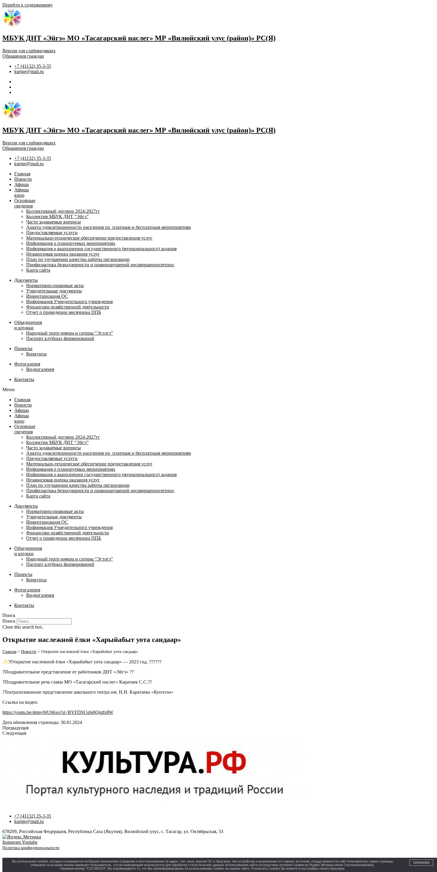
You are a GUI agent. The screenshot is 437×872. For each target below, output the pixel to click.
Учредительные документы (54, 290)
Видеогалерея (40, 369)
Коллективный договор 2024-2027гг (63, 211)
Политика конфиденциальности (30, 848)
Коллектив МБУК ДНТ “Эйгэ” (57, 216)
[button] (218, 389)
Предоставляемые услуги (52, 232)
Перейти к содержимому (27, 4)
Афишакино (21, 192)
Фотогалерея (27, 363)
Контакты (24, 379)
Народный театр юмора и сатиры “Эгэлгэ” (69, 333)
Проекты (23, 348)
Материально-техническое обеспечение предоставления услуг (89, 237)
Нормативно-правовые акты (55, 285)
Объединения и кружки (28, 325)
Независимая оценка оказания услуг (63, 253)
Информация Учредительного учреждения (69, 301)
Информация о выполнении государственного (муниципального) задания (101, 248)
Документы (26, 280)
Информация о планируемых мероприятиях (70, 243)
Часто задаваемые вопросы (53, 221)
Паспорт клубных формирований (60, 338)
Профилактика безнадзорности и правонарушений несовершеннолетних (100, 264)
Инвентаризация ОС (47, 296)
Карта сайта (38, 270)
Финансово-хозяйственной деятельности (67, 306)
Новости (23, 179)
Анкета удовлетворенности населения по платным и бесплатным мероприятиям (108, 227)
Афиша (21, 184)
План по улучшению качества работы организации (78, 259)
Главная (22, 173)
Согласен (421, 862)
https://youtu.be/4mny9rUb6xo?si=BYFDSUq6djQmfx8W (57, 712)
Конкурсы (36, 353)
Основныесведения (24, 203)
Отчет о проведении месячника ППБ (63, 312)
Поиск (8, 621)
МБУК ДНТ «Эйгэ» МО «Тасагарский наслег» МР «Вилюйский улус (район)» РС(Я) (139, 38)
